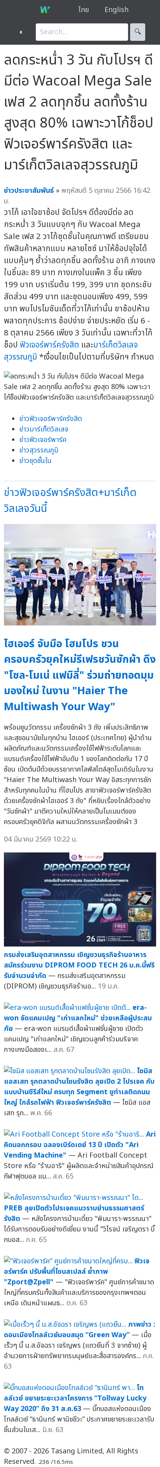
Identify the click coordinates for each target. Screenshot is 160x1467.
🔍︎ (137, 32)
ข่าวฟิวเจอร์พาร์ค (42, 440)
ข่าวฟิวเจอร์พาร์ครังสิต (50, 419)
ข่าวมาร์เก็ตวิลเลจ (43, 429)
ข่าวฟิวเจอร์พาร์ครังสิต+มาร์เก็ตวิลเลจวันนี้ (70, 501)
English (116, 10)
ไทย (83, 10)
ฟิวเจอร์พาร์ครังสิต (49, 345)
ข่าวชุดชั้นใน (35, 461)
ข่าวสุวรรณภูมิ (38, 450)
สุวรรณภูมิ (20, 357)
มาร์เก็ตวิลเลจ (115, 345)
